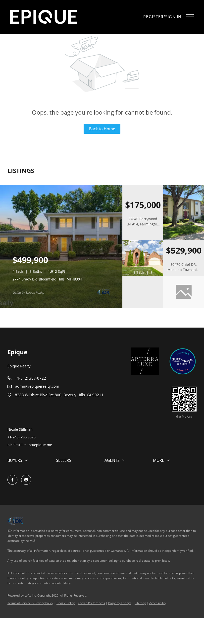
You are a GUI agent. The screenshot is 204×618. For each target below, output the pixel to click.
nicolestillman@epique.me (29, 444)
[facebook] (12, 480)
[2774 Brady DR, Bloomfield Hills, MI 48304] (61, 306)
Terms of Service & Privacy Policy (30, 603)
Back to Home (102, 129)
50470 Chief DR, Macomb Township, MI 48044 (183, 269)
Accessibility (157, 603)
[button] (43, 16)
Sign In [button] (173, 16)
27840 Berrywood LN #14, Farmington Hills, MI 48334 (142, 224)
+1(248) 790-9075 (21, 437)
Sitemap (140, 603)
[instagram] (26, 480)
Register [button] (153, 16)
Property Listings (119, 603)
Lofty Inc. (30, 595)
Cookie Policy (65, 603)
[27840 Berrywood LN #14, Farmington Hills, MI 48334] (183, 239)
